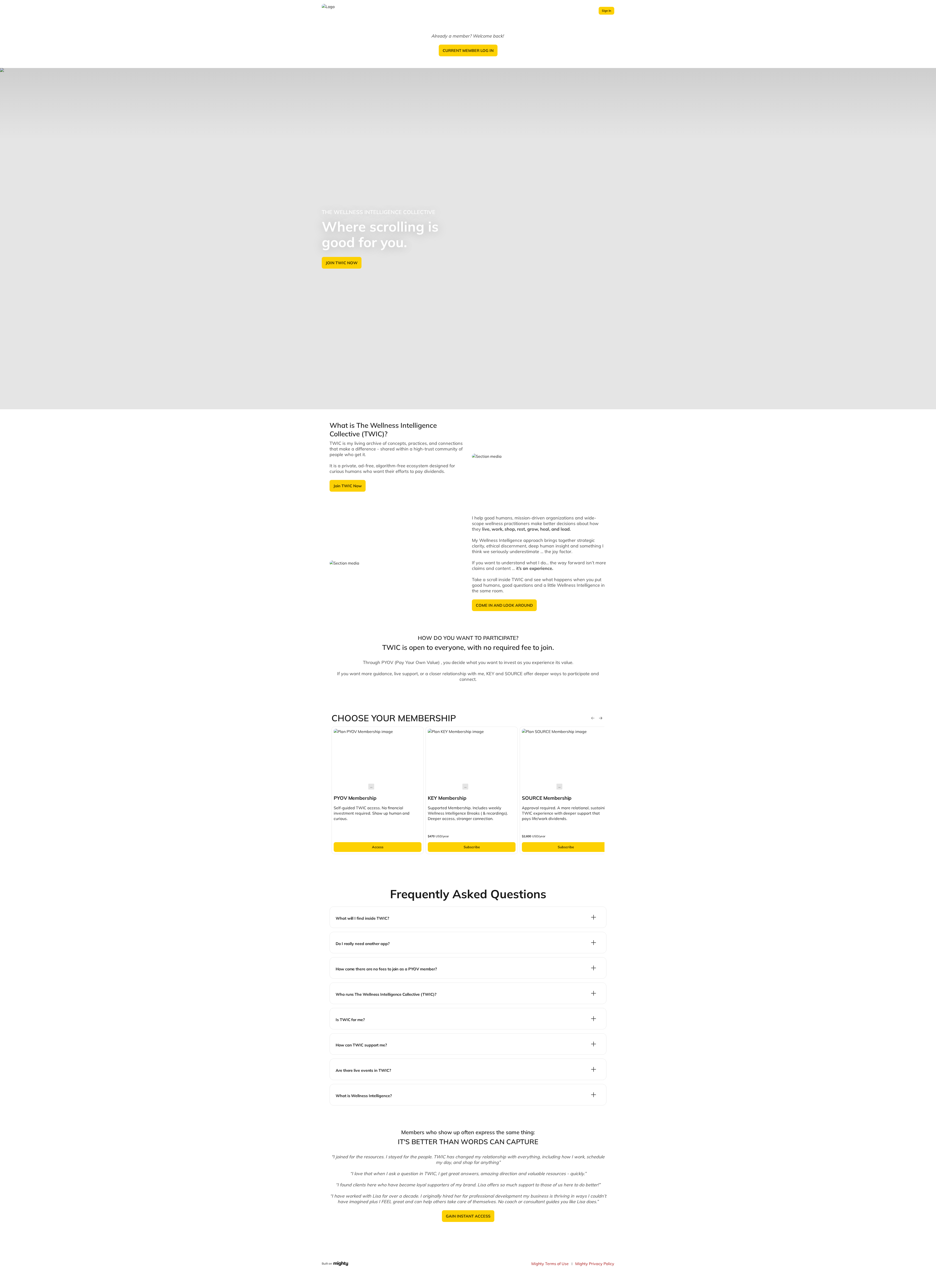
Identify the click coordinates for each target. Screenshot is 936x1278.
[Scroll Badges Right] (600, 718)
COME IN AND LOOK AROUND (504, 605)
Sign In (606, 10)
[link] (377, 790)
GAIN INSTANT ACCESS (468, 1216)
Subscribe (472, 847)
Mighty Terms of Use (550, 1263)
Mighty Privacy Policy (594, 1263)
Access (377, 847)
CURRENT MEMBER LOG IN (468, 50)
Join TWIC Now (347, 485)
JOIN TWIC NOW (342, 262)
